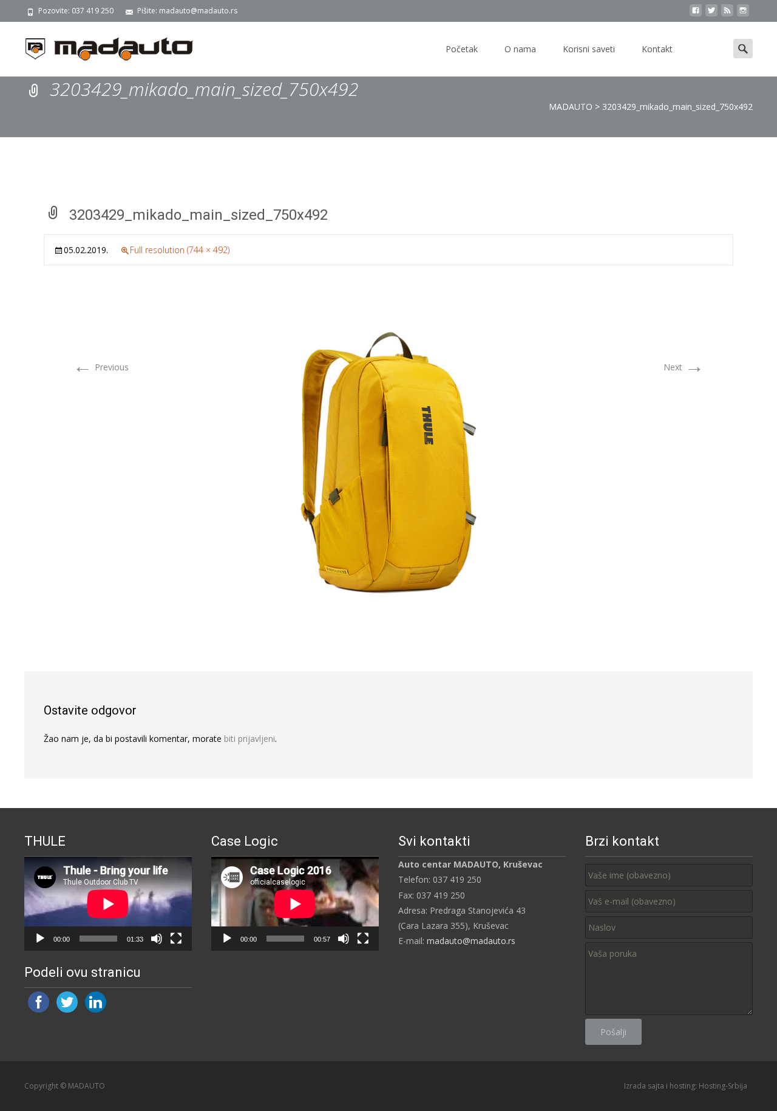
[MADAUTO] (99, 46)
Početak (462, 49)
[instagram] (743, 15)
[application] (108, 904)
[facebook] (696, 15)
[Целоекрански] (176, 939)
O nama (520, 49)
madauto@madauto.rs (471, 940)
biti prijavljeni (249, 738)
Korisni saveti (589, 49)
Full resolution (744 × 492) (179, 250)
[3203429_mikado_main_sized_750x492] (388, 461)
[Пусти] (40, 939)
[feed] (727, 15)
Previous (101, 367)
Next (683, 367)
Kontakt (657, 49)
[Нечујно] (157, 939)
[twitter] (711, 15)
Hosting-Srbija (723, 1086)
